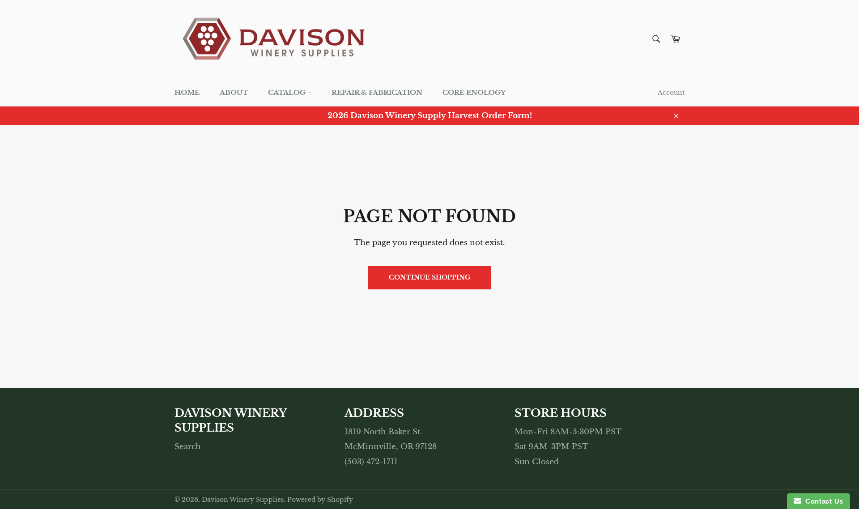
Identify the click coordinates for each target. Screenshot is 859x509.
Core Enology (474, 92)
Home (187, 92)
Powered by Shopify (320, 500)
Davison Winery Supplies (243, 500)
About (234, 92)
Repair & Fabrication (377, 92)
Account (671, 93)
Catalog (287, 92)
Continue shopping (429, 277)
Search (187, 446)
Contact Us (822, 501)
